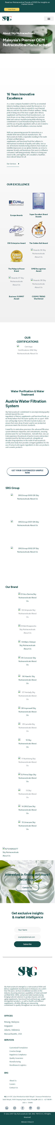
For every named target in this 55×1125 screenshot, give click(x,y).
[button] (49, 18)
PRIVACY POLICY (27, 1122)
